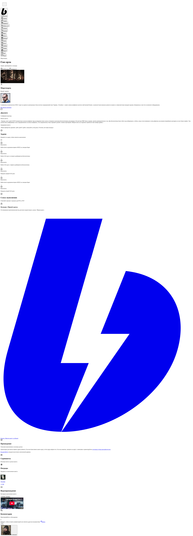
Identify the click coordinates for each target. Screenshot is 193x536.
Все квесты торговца (6, 107)
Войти (43, 522)
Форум (4, 55)
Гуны (4, 53)
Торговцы (5, 30)
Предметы (5, 23)
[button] (96, 144)
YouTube (3, 496)
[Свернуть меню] (4, 4)
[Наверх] (2, 524)
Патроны (5, 28)
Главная (5, 18)
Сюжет (4, 40)
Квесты (4, 35)
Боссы (4, 43)
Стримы (5, 48)
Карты (4, 33)
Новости (5, 50)
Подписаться (4, 16)
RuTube (8, 496)
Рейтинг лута (6, 25)
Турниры (5, 45)
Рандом (5, 20)
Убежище (5, 38)
